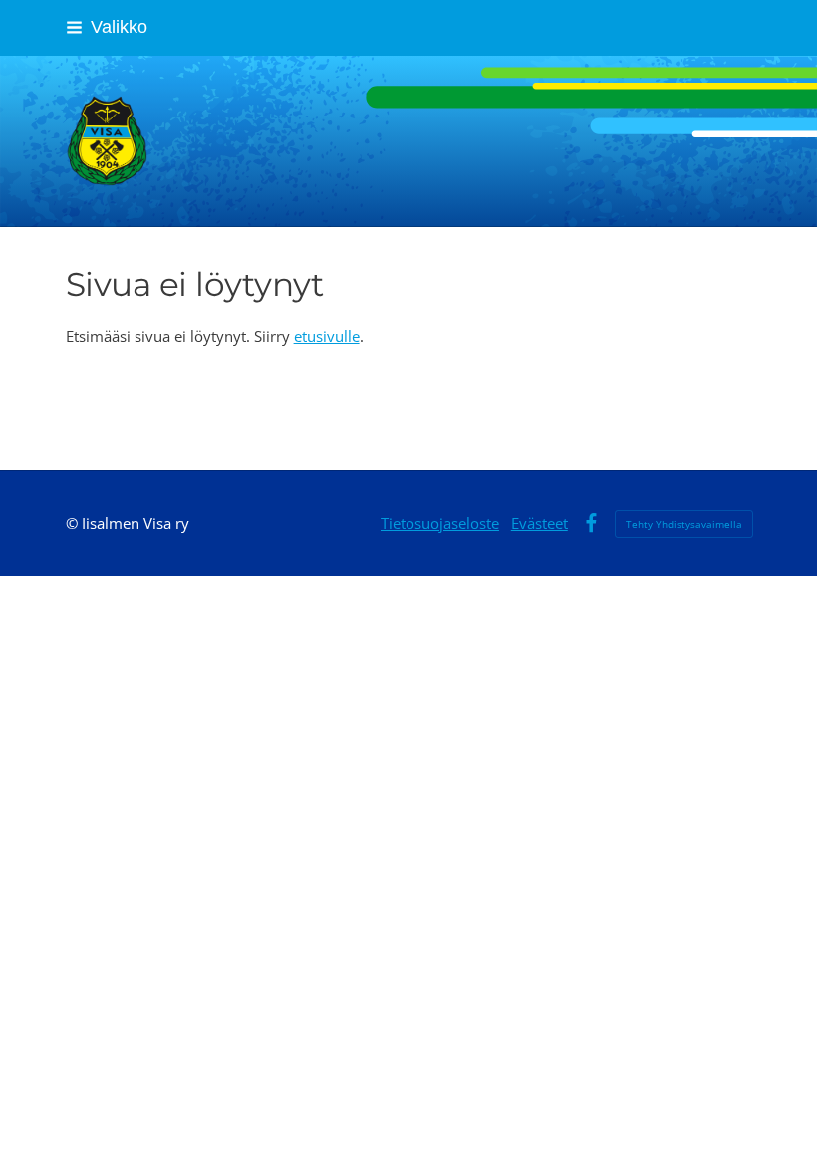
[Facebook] (591, 523)
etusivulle (327, 336)
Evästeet (539, 523)
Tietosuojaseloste (440, 523)
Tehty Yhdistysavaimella (684, 524)
